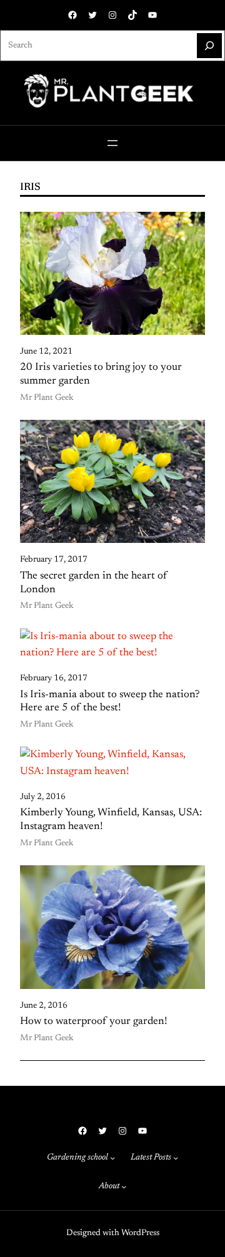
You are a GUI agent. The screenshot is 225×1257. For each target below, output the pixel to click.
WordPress (140, 1233)
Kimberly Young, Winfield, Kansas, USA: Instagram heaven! (111, 820)
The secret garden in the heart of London (94, 583)
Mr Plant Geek (47, 398)
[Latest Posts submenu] (175, 1157)
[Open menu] (112, 143)
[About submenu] (123, 1186)
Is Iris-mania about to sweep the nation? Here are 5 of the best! (109, 701)
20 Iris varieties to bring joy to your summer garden (101, 374)
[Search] (209, 45)
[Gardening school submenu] (112, 1157)
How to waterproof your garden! (94, 1021)
